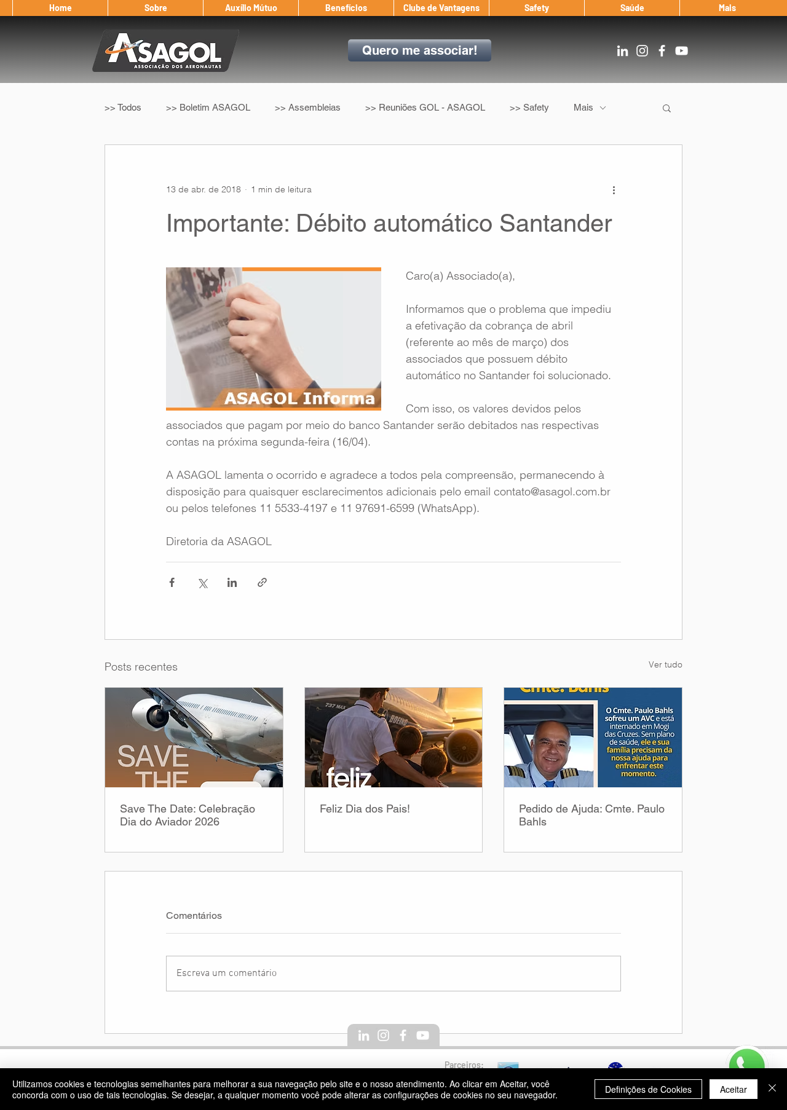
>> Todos (123, 107)
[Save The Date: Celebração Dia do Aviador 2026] (194, 737)
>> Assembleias (308, 107)
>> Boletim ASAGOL (208, 107)
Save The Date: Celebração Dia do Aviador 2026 (187, 815)
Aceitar (733, 1089)
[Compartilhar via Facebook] (172, 582)
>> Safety (529, 107)
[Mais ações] (613, 189)
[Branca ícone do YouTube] (681, 50)
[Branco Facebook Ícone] (662, 50)
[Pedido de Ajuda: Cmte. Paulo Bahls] (593, 737)
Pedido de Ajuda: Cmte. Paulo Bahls (592, 815)
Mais (583, 107)
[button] (155, 8)
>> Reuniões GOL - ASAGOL (425, 107)
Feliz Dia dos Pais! (365, 808)
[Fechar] (772, 1089)
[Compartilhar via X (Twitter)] (202, 582)
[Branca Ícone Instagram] (642, 50)
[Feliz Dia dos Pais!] (394, 737)
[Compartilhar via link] (262, 582)
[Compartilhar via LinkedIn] (232, 582)
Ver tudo (665, 664)
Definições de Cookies (648, 1089)
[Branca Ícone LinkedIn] (622, 50)
